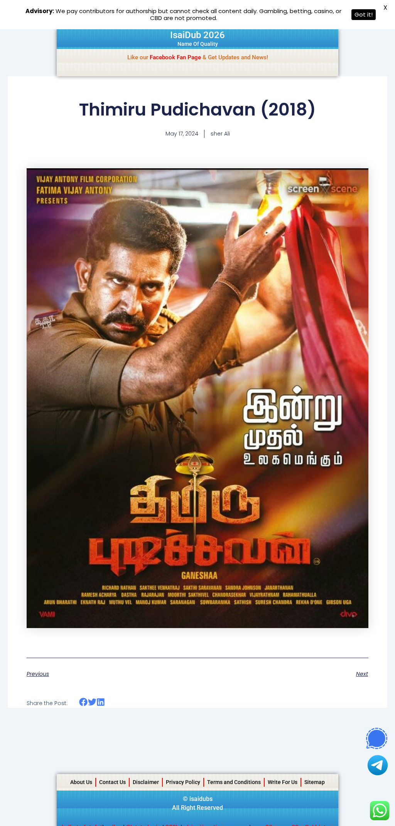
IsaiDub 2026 (197, 35)
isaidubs (201, 799)
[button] (83, 702)
